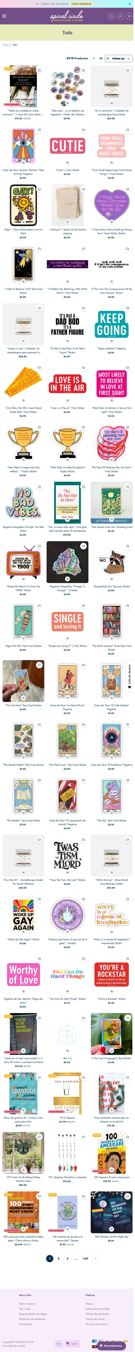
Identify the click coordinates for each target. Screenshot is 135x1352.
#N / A (67, 1053)
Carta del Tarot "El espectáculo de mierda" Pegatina (66, 819)
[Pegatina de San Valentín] (23, 969)
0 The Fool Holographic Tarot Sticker (110, 1053)
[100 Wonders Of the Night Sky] (110, 1205)
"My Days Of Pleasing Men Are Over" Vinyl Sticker (110, 465)
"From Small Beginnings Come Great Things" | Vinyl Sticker (110, 171)
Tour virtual (24, 1309)
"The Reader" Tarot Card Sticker (23, 817)
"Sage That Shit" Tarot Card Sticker (23, 640)
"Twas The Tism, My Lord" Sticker (66, 876)
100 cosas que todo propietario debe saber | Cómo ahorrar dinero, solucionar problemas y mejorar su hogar (23, 1231)
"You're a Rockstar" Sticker (110, 994)
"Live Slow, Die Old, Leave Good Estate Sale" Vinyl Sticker (23, 406)
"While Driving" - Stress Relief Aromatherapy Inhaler (110, 878)
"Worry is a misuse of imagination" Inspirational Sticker (110, 937)
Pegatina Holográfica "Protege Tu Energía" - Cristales (66, 583)
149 (84, 1251)
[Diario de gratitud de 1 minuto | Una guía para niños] (23, 1087)
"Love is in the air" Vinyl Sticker (67, 404)
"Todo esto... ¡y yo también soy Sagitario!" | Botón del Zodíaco (66, 112)
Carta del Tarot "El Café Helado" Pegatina (110, 701)
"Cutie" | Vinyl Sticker (67, 169)
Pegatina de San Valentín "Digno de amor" (23, 996)
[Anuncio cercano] (128, 4)
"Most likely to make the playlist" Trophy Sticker (66, 465)
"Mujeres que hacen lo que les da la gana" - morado (66, 937)
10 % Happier (66, 1112)
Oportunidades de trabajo (33, 1314)
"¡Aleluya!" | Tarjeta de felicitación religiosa (66, 230)
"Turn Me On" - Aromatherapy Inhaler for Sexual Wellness (23, 878)
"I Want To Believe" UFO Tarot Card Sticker (23, 289)
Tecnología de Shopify (13, 1345)
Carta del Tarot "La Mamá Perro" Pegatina (66, 701)
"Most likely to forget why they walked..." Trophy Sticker (23, 465)
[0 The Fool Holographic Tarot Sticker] (110, 1028)
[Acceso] (118, 16)
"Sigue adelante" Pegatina (110, 346)
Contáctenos (25, 1324)
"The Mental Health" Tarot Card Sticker (23, 760)
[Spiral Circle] (65, 16)
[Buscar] (109, 16)
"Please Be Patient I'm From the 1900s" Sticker (23, 583)
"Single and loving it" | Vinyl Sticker (66, 640)
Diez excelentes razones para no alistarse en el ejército (110, 1113)
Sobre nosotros (27, 1303)
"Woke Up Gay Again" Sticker (23, 935)
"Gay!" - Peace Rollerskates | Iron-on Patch (23, 230)
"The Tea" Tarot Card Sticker (110, 817)
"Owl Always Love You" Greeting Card (110, 524)
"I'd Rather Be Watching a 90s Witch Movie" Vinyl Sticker (66, 289)
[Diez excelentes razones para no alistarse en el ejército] (110, 1087)
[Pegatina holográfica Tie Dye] (23, 498)
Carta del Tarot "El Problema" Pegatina (110, 760)
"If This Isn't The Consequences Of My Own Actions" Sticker (110, 289)
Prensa (88, 1303)
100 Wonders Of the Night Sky (110, 1229)
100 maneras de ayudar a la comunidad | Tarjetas (66, 1231)
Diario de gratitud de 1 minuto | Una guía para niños (23, 1113)
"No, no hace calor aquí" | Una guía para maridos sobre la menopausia (66, 524)
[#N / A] (66, 1028)
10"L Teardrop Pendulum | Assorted (67, 1170)
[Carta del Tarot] (66, 675)
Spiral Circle (27, 1342)
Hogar (5, 45)
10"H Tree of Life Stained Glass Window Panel (23, 1172)
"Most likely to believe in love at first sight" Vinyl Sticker (110, 406)
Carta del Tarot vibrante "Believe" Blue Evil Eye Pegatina (23, 171)
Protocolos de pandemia (32, 1319)
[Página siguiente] (95, 1251)
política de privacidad (96, 1309)
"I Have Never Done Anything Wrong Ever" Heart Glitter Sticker (110, 230)
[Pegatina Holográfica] (66, 557)
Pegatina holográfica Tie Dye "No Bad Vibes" (23, 524)
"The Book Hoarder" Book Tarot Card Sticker (110, 642)
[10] (23, 1146)
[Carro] (127, 16)
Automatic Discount (88, 4)
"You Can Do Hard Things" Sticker (66, 994)
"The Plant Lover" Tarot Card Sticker (67, 758)
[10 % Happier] (66, 1087)
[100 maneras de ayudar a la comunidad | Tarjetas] (66, 1205)
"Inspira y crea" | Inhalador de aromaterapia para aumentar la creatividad (23, 348)
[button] (4, 16)
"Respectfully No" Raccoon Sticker (110, 581)
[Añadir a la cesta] (23, 102)
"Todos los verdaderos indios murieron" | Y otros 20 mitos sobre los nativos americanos (23, 112)
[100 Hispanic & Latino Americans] (110, 1146)
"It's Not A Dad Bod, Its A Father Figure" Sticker (66, 347)
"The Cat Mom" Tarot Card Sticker (23, 699)
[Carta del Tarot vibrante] (23, 145)
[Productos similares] (38, 70)
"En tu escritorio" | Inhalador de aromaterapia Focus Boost (110, 112)
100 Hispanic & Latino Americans (110, 1170)
